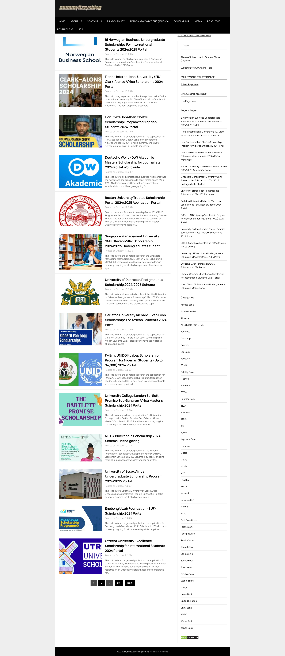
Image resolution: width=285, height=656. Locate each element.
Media (184, 452)
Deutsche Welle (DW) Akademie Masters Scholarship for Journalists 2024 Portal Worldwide (132, 162)
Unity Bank (186, 607)
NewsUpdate (187, 500)
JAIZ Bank (185, 412)
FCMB (184, 365)
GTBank (185, 392)
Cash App (186, 338)
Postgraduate (188, 533)
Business (185, 331)
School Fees (187, 560)
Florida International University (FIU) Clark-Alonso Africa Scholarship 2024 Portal (134, 81)
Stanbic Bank (187, 574)
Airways (185, 318)
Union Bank (186, 594)
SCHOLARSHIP (182, 21)
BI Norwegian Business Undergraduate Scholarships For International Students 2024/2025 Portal (135, 44)
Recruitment (187, 547)
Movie (184, 459)
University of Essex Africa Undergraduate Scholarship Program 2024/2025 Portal (133, 476)
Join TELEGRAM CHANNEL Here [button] (194, 35)
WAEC (184, 614)
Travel (184, 587)
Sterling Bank (187, 580)
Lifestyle (185, 446)
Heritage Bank (188, 398)
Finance (185, 378)
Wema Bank (186, 621)
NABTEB (185, 479)
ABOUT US (76, 21)
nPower (185, 506)
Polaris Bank (187, 526)
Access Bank (187, 304)
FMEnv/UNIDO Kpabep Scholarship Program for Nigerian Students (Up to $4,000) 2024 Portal (134, 360)
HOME (62, 21)
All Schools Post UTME (192, 324)
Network (185, 493)
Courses (185, 345)
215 (119, 582)
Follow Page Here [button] (189, 84)
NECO (184, 486)
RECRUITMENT (65, 29)
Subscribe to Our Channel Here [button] (196, 67)
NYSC (183, 513)
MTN (183, 473)
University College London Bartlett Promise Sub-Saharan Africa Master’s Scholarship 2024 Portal (134, 400)
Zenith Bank (187, 627)
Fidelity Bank (187, 372)
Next (129, 582)
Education (186, 358)
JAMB (183, 419)
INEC (183, 405)
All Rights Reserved (159, 651)
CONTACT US (94, 21)
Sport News (187, 567)
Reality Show (187, 540)
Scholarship (187, 553)
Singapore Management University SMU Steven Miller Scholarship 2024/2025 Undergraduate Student (132, 241)
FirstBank (185, 385)
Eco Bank (185, 351)
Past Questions (189, 520)
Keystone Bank (188, 439)
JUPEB (184, 432)
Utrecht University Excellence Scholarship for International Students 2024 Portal (135, 546)
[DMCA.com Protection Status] (190, 638)
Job (182, 425)
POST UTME (213, 21)
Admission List (188, 311)
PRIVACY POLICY (116, 21)
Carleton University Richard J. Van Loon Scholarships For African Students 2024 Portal (136, 320)
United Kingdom (189, 600)
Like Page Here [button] (188, 101)
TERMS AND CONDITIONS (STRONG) (149, 21)
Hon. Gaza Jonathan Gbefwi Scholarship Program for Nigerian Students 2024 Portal (131, 122)
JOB (81, 29)
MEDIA (198, 21)
